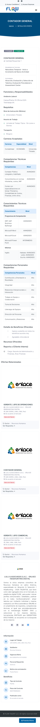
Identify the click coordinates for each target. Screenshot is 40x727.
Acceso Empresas (28, 4)
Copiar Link (19, 51)
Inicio (11, 26)
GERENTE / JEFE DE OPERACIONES (18, 405)
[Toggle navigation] (36, 10)
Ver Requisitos (8, 426)
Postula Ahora (28, 721)
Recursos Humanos (19, 423)
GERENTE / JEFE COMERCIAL (16, 535)
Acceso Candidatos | (13, 4)
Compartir (9, 51)
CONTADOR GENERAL (13, 470)
